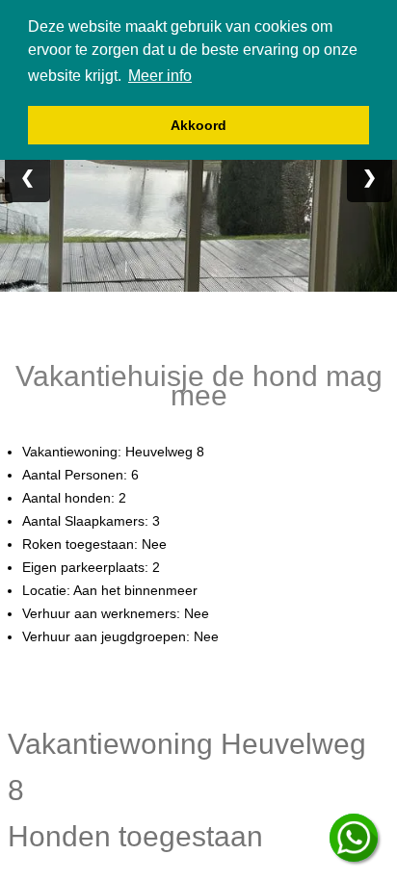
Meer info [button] (160, 75)
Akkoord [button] (198, 125)
